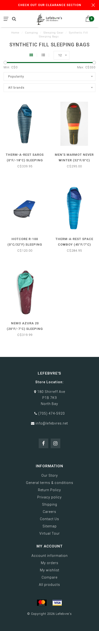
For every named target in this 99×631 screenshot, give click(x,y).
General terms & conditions (49, 483)
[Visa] (57, 602)
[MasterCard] (42, 602)
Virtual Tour (49, 533)
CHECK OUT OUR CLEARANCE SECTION (49, 5)
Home (15, 32)
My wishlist (49, 570)
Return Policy (49, 490)
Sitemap (50, 526)
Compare (49, 577)
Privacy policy (49, 497)
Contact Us (49, 519)
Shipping (49, 504)
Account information (49, 556)
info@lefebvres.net (52, 423)
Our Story (49, 475)
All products (49, 585)
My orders (49, 563)
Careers (49, 512)
